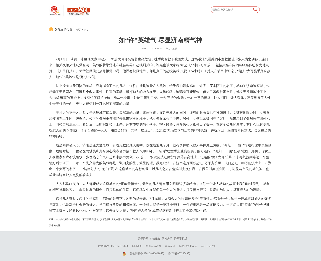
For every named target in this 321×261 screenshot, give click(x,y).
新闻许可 (137, 246)
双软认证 (170, 246)
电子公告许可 (209, 246)
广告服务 (155, 238)
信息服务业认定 (188, 246)
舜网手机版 (180, 238)
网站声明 (167, 238)
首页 (78, 29)
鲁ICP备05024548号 (179, 253)
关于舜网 (143, 238)
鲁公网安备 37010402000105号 (147, 253)
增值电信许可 (153, 246)
